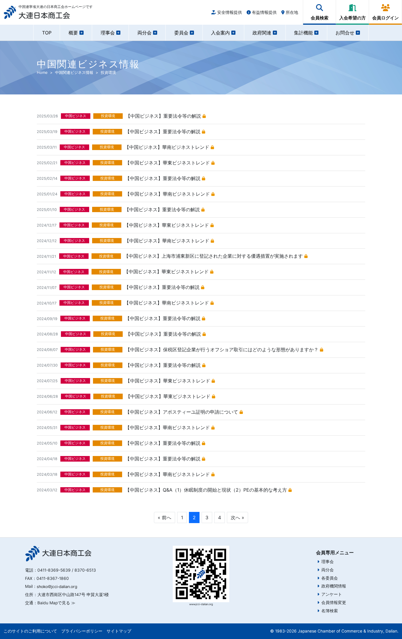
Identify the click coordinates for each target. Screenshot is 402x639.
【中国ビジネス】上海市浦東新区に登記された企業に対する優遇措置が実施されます (214, 256)
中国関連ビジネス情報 (74, 72)
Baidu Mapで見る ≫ (56, 602)
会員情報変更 (333, 602)
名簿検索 (329, 610)
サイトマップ (119, 631)
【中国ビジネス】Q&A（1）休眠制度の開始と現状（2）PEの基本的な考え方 (206, 490)
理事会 (327, 561)
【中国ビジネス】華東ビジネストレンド (168, 163)
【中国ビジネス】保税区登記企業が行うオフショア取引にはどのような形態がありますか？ (222, 349)
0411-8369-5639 (54, 570)
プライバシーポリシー (81, 631)
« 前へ (164, 517)
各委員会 (329, 578)
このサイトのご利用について (30, 631)
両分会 (327, 570)
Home (42, 72)
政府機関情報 (333, 586)
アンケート (331, 594)
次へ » (237, 517)
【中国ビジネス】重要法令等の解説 (164, 116)
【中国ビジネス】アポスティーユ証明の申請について (182, 412)
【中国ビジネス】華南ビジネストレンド (167, 147)
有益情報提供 (264, 12)
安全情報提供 (229, 12)
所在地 (291, 12)
